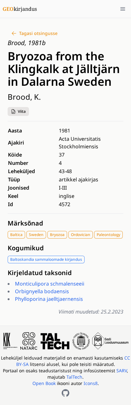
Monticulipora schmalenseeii (49, 283)
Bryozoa (57, 234)
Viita (22, 111)
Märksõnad (25, 223)
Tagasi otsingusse (38, 33)
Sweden (36, 234)
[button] (18, 111)
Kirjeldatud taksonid (40, 272)
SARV (121, 371)
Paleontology (108, 234)
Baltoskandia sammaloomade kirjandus (46, 259)
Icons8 (91, 383)
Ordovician (80, 234)
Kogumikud (26, 248)
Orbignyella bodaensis (42, 291)
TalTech (74, 377)
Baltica (16, 234)
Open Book (44, 383)
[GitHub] (65, 393)
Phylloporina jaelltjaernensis (49, 298)
